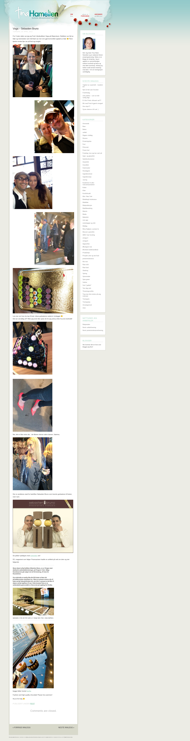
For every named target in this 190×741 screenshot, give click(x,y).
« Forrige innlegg (21, 727)
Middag (85, 226)
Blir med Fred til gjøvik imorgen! (93, 103)
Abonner (98, 15)
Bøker (84, 129)
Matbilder (85, 202)
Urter (84, 308)
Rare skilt (86, 264)
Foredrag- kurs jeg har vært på (92, 153)
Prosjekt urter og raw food (91, 255)
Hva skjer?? (86, 106)
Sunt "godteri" (87, 285)
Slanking (85, 270)
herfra (29, 691)
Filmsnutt (86, 147)
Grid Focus (49, 737)
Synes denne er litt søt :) (90, 109)
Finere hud (86, 150)
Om (71, 15)
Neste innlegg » (66, 727)
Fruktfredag (86, 93)
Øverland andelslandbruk (90, 250)
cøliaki (85, 132)
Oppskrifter (86, 244)
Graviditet (86, 165)
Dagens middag (87, 135)
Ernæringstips (87, 141)
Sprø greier (86, 279)
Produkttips (86, 252)
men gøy (85, 220)
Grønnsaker (86, 168)
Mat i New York (87, 196)
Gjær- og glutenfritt (89, 156)
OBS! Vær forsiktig (89, 235)
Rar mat (85, 261)
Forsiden (85, 15)
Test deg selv (87, 288)
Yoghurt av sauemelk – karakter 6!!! (93, 86)
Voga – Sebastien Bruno (25, 28)
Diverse (85, 138)
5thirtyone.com (67, 737)
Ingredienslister (87, 174)
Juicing (85, 180)
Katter (84, 187)
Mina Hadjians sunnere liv (91, 229)
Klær (84, 190)
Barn (84, 126)
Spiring (85, 273)
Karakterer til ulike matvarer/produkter (89, 183)
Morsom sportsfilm (88, 232)
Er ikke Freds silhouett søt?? (92, 100)
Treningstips (86, 302)
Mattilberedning (87, 208)
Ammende (86, 123)
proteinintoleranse (88, 258)
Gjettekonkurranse (88, 159)
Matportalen (86, 324)
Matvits (85, 211)
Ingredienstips (87, 177)
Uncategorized (87, 305)
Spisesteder (86, 276)
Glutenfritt (86, 162)
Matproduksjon (87, 205)
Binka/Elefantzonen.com (33, 737)
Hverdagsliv (86, 171)
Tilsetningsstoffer (88, 291)
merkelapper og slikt (89, 223)
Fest (32, 704)
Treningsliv (86, 299)
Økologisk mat (87, 247)
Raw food (86, 267)
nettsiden (33, 556)
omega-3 (85, 238)
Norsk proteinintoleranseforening (93, 330)
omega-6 (85, 241)
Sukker (85, 282)
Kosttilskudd (86, 193)
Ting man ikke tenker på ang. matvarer (92, 295)
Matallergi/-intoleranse (90, 199)
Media (84, 214)
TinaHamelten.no (14, 737)
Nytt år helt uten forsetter (91, 90)
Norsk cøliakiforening (89, 327)
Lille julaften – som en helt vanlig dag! (91, 96)
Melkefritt (86, 217)
